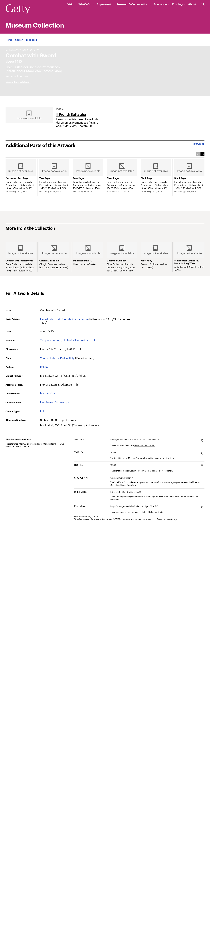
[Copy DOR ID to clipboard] (202, 466)
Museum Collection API (144, 445)
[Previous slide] (198, 154)
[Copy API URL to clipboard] (202, 440)
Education (160, 4)
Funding (177, 4)
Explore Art (104, 4)
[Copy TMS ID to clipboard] (202, 453)
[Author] (33, 67)
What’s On (84, 4)
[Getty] (18, 9)
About (192, 4)
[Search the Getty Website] (203, 4)
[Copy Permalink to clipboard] (202, 507)
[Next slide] (202, 154)
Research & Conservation (132, 4)
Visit (70, 4)
